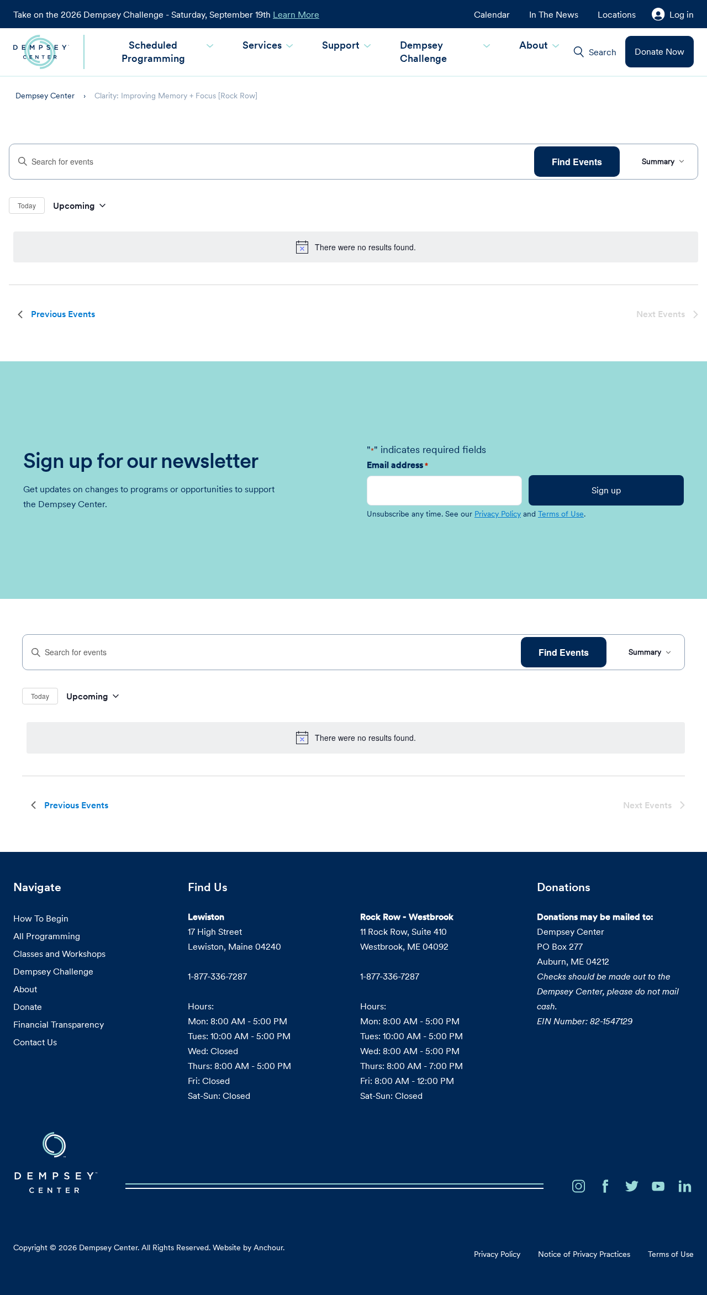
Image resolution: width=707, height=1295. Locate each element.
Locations (617, 14)
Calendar (492, 14)
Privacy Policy (497, 514)
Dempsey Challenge (423, 52)
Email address (397, 464)
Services (262, 45)
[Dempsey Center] (41, 52)
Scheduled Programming (153, 52)
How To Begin (40, 918)
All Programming (46, 935)
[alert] (355, 246)
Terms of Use (561, 514)
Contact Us (35, 1041)
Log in (681, 14)
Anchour (268, 1247)
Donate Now (659, 51)
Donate (27, 1006)
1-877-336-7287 (217, 976)
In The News (553, 14)
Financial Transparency (58, 1024)
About (533, 45)
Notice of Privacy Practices (584, 1254)
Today (27, 205)
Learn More (296, 14)
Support (341, 45)
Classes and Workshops (59, 953)
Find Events (577, 161)
